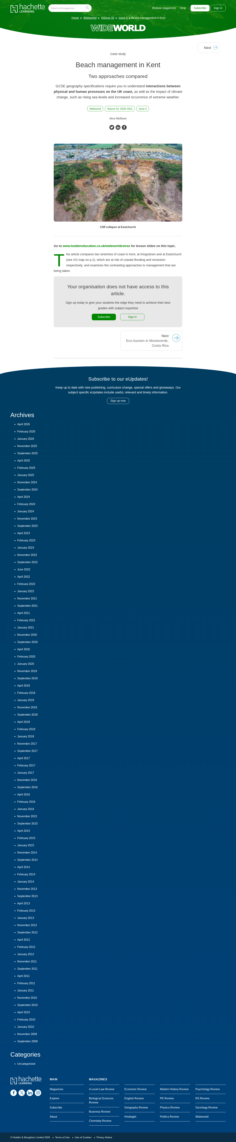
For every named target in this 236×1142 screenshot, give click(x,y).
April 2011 (23, 976)
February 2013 (26, 910)
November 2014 (27, 852)
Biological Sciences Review (101, 1100)
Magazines (56, 1089)
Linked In (118, 127)
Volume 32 (107, 17)
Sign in (218, 8)
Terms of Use (62, 1137)
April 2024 (23, 496)
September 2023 (27, 525)
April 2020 (23, 649)
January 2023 (25, 547)
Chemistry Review (100, 1120)
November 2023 (27, 518)
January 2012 (25, 954)
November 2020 (27, 634)
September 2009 (27, 1041)
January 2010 (25, 1026)
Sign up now (118, 400)
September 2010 (27, 1005)
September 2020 (27, 642)
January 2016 (25, 809)
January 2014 (25, 881)
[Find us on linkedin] (30, 1093)
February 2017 (26, 765)
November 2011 (27, 961)
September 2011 (27, 968)
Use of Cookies (83, 1137)
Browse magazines (164, 8)
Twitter (111, 127)
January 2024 (25, 511)
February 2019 (26, 692)
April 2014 (23, 867)
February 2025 (26, 467)
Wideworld (90, 17)
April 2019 (23, 685)
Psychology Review (207, 1089)
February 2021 (26, 620)
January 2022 (25, 591)
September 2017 (27, 750)
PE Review (167, 1098)
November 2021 (27, 598)
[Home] (27, 8)
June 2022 (23, 569)
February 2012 (26, 946)
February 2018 (26, 729)
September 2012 (27, 932)
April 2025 (23, 460)
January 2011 (25, 990)
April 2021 (23, 613)
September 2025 (27, 453)
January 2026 (25, 438)
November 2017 (27, 743)
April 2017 (23, 758)
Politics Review (169, 1116)
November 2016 (27, 780)
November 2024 (27, 482)
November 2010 (27, 997)
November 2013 (27, 888)
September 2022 (27, 562)
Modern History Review (174, 1089)
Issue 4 (123, 17)
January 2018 (25, 736)
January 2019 (25, 700)
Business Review (99, 1111)
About (53, 1116)
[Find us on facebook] (13, 1093)
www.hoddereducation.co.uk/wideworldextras (96, 246)
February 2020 (26, 656)
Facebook (124, 127)
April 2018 (23, 721)
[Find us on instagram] (38, 1093)
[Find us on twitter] (21, 1093)
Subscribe (200, 8)
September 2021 (27, 605)
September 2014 (27, 859)
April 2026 (23, 424)
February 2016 (26, 801)
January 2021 (25, 627)
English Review (134, 1098)
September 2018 (27, 714)
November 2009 (27, 1034)
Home (75, 17)
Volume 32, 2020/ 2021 (120, 108)
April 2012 (23, 939)
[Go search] (88, 8)
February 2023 (26, 540)
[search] (70, 8)
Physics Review (170, 1107)
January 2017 (25, 772)
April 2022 (23, 576)
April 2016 (23, 794)
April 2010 (23, 1012)
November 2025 (27, 446)
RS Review (202, 1098)
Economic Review (135, 1089)
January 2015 (25, 845)
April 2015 (23, 830)
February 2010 (26, 1019)
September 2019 (27, 678)
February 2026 (26, 431)
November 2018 (27, 707)
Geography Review (136, 1107)
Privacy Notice (104, 1137)
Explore (54, 1098)
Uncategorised (26, 1063)
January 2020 (25, 663)
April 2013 (23, 903)
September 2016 (27, 787)
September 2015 (27, 823)
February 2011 (26, 983)
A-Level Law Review (101, 1089)
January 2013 (25, 917)
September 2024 (27, 489)
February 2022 (26, 583)
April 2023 (23, 533)
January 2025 (25, 475)
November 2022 (27, 554)
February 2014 (26, 874)
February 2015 (26, 838)
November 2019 (27, 671)
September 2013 (27, 896)
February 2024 (26, 504)
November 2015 (27, 816)
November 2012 (27, 925)
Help (183, 8)
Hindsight (130, 1116)
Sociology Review (206, 1107)
